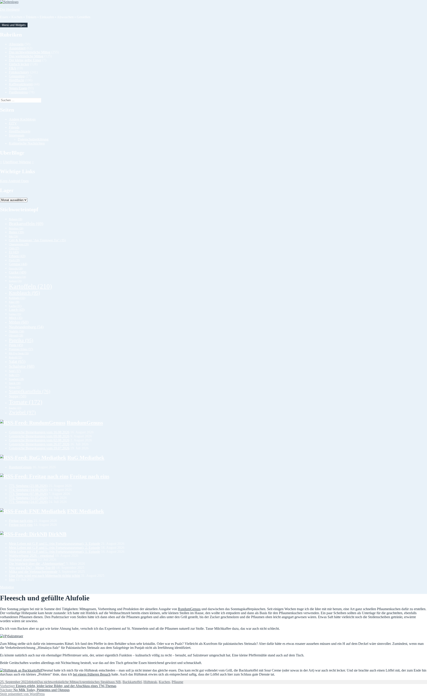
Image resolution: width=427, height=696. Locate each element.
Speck (14, 383)
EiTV (13, 123)
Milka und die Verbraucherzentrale (33, 571)
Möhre (18, 322)
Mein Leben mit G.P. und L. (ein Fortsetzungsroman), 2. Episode (54, 547)
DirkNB (57, 534)
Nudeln (16, 331)
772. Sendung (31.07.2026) (28, 498)
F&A (12, 68)
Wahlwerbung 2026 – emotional (31, 555)
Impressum (16, 135)
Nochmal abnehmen (23, 559)
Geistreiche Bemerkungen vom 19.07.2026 (39, 448)
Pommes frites (21, 349)
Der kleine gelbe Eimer (25, 60)
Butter (16, 232)
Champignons (19, 244)
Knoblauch (24, 293)
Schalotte (21, 366)
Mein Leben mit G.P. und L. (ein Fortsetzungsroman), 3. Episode (54, 543)
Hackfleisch (17, 277)
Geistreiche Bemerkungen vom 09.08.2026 (39, 436)
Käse (14, 302)
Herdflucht (16, 80)
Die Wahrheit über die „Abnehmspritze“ (37, 563)
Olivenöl (16, 335)
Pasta (16, 345)
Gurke (17, 272)
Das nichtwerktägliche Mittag (29, 52)
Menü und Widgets (14, 25)
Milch (15, 318)
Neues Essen (18, 88)
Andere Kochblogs (22, 119)
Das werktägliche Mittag (26, 56)
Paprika (21, 340)
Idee (12, 579)
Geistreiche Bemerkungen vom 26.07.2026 (39, 444)
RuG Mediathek (85, 458)
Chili (14, 248)
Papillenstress (18, 92)
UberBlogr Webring (17, 162)
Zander (15, 407)
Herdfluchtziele (19, 131)
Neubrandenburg (26, 327)
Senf (15, 371)
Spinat (14, 387)
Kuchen (164, 682)
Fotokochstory (19, 72)
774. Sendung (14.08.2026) (28, 490)
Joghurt (15, 281)
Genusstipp (17, 76)
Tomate (25, 401)
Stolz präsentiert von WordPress (22, 694)
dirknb (32, 682)
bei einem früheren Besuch (92, 674)
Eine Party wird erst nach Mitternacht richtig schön (44, 575)
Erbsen (17, 256)
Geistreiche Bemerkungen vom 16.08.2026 (39, 432)
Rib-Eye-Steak (19, 353)
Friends (14, 127)
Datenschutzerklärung (33, 139)
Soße (14, 375)
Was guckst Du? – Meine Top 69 (32, 567)
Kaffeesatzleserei (21, 84)
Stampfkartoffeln (29, 391)
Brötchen (16, 228)
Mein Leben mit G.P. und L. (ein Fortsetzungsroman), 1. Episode (54, 551)
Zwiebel (22, 412)
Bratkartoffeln (26, 223)
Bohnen (15, 219)
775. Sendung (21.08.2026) (28, 486)
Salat (17, 361)
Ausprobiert (17, 48)
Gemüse (18, 264)
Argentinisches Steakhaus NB (100, 682)
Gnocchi (16, 268)
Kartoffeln (30, 286)
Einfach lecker (19, 64)
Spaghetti (16, 379)
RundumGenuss (85, 423)
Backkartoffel (132, 682)
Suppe (17, 396)
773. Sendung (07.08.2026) (28, 494)
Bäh (13, 236)
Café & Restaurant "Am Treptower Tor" (37, 240)
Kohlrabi (17, 298)
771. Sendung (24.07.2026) (28, 502)
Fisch (14, 260)
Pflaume (177, 682)
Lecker (15, 314)
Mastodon (7, 587)
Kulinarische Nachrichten (27, 143)
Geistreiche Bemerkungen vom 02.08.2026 (39, 440)
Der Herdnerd (10, 9)
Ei (14, 252)
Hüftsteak (150, 682)
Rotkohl (15, 357)
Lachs (15, 306)
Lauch (16, 310)
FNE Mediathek (85, 511)
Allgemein (16, 44)
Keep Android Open (14, 181)
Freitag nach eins (89, 476)
